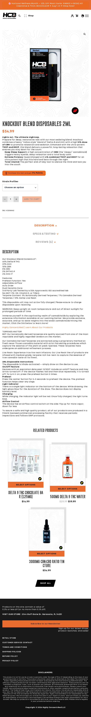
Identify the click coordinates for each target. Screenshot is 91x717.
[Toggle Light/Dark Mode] (82, 16)
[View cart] (77, 16)
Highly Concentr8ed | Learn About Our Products (27, 327)
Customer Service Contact (17, 642)
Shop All (45, 583)
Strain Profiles (10, 181)
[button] (84, 34)
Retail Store (9, 638)
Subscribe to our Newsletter (45, 624)
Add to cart (32, 199)
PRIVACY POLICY (10, 661)
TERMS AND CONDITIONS (14, 647)
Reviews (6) (44, 242)
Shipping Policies (11, 651)
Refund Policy (10, 656)
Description (44, 225)
